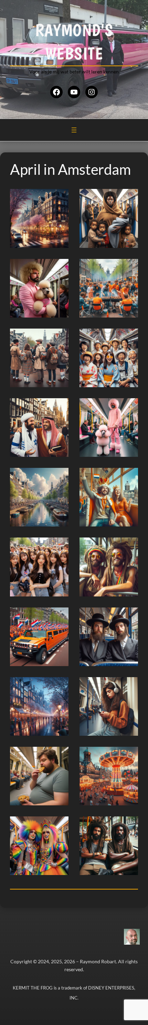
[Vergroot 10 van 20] (129, 476)
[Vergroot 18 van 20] (129, 755)
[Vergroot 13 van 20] (59, 616)
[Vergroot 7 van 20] (59, 407)
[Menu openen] (74, 130)
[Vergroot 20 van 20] (129, 825)
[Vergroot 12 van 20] (129, 546)
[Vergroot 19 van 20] (59, 825)
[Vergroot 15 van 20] (59, 686)
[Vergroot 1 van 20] (59, 197)
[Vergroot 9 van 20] (59, 476)
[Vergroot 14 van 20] (129, 616)
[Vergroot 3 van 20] (59, 267)
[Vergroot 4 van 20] (129, 267)
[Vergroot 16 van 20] (129, 686)
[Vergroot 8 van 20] (129, 407)
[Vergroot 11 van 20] (59, 546)
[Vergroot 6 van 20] (129, 337)
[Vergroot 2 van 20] (129, 197)
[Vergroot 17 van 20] (59, 755)
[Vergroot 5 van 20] (59, 337)
